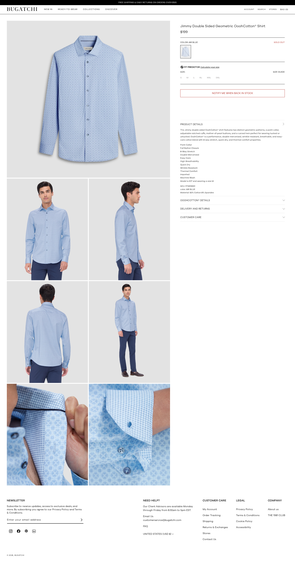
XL (200, 77)
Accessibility (243, 527)
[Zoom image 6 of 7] (47, 434)
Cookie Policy (244, 521)
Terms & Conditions (247, 515)
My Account (210, 509)
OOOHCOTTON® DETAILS (195, 200)
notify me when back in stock (232, 93)
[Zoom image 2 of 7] (47, 229)
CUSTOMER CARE (190, 217)
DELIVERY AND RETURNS (195, 208)
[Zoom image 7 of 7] (129, 434)
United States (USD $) (157, 534)
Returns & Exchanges (215, 527)
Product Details (191, 124)
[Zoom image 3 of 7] (129, 229)
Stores (206, 533)
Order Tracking (212, 515)
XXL (209, 77)
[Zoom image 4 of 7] (47, 332)
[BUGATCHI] (22, 9)
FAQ (145, 526)
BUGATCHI (19, 555)
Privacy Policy (244, 509)
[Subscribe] (81, 520)
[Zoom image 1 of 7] (88, 99)
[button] (284, 9)
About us (273, 509)
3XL (218, 77)
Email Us (148, 516)
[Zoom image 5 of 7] (129, 332)
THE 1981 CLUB (276, 515)
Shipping (208, 521)
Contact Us (209, 539)
